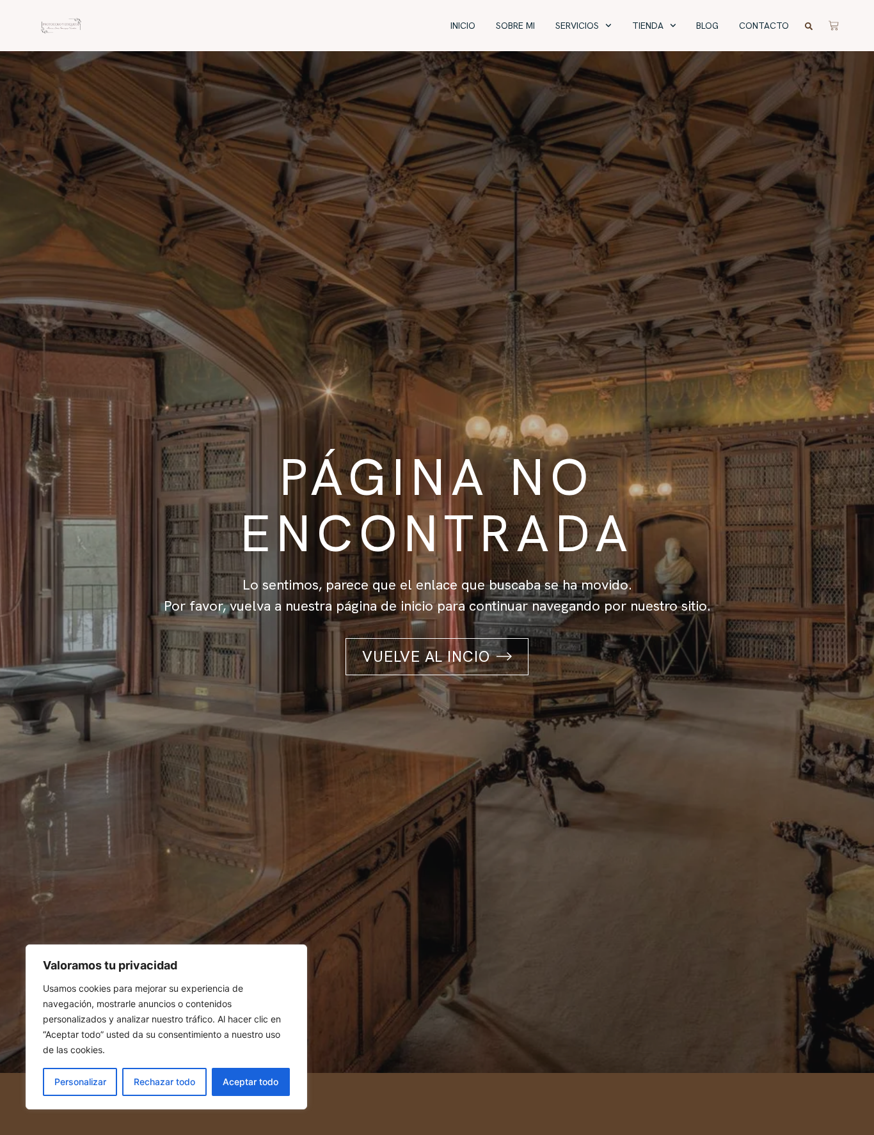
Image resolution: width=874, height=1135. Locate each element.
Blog (707, 25)
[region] (166, 1026)
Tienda (647, 25)
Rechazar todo (164, 1081)
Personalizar (80, 1081)
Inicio (462, 25)
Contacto (764, 25)
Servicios (577, 25)
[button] (809, 26)
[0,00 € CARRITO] (834, 24)
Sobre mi (515, 25)
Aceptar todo (250, 1081)
